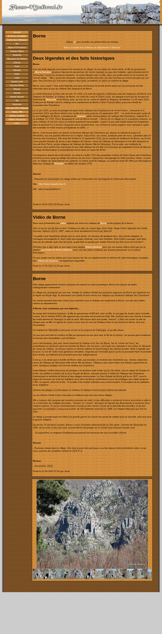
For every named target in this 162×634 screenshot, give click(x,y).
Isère (16, 74)
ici (75, 42)
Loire (16, 77)
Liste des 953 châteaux (17, 108)
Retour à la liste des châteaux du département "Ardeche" (92, 47)
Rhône (17, 89)
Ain (17, 43)
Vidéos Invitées (17, 115)
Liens (17, 123)
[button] (148, 482)
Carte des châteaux (17, 40)
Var (17, 100)
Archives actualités (17, 36)
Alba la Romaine (43, 72)
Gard (16, 66)
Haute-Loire (17, 81)
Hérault (17, 70)
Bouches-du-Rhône (17, 58)
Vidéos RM (17, 112)
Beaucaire (51, 99)
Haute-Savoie (17, 96)
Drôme (17, 62)
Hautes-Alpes (17, 51)
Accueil (17, 32)
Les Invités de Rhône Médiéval (56, 250)
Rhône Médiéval (93, 247)
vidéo (63, 223)
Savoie (17, 93)
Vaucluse (17, 104)
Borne (103, 223)
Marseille (59, 163)
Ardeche (17, 55)
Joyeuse (81, 116)
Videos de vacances (48, 260)
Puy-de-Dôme (17, 85)
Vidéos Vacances (16, 119)
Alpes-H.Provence (17, 47)
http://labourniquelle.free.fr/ (52, 184)
